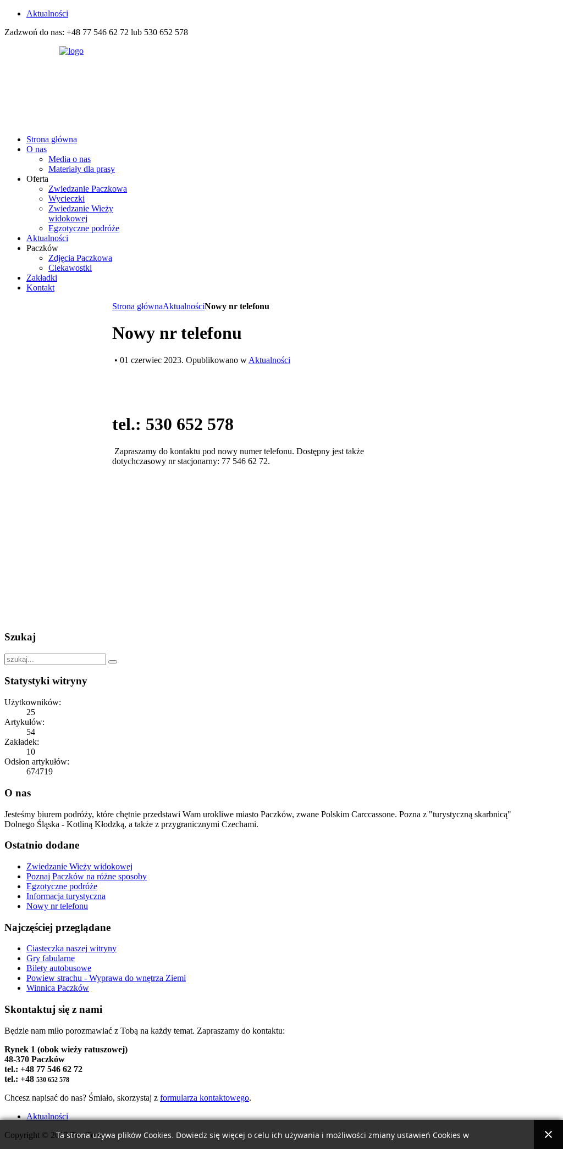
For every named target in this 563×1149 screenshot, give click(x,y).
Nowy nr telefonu (57, 906)
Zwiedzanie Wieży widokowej (79, 866)
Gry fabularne (50, 958)
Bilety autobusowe (58, 968)
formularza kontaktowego (204, 1097)
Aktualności (184, 306)
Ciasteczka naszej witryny (71, 948)
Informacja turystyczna (66, 896)
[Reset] (112, 661)
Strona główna (137, 306)
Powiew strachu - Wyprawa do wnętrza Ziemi (106, 978)
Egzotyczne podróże (61, 886)
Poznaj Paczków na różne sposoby (86, 876)
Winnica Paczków (57, 987)
